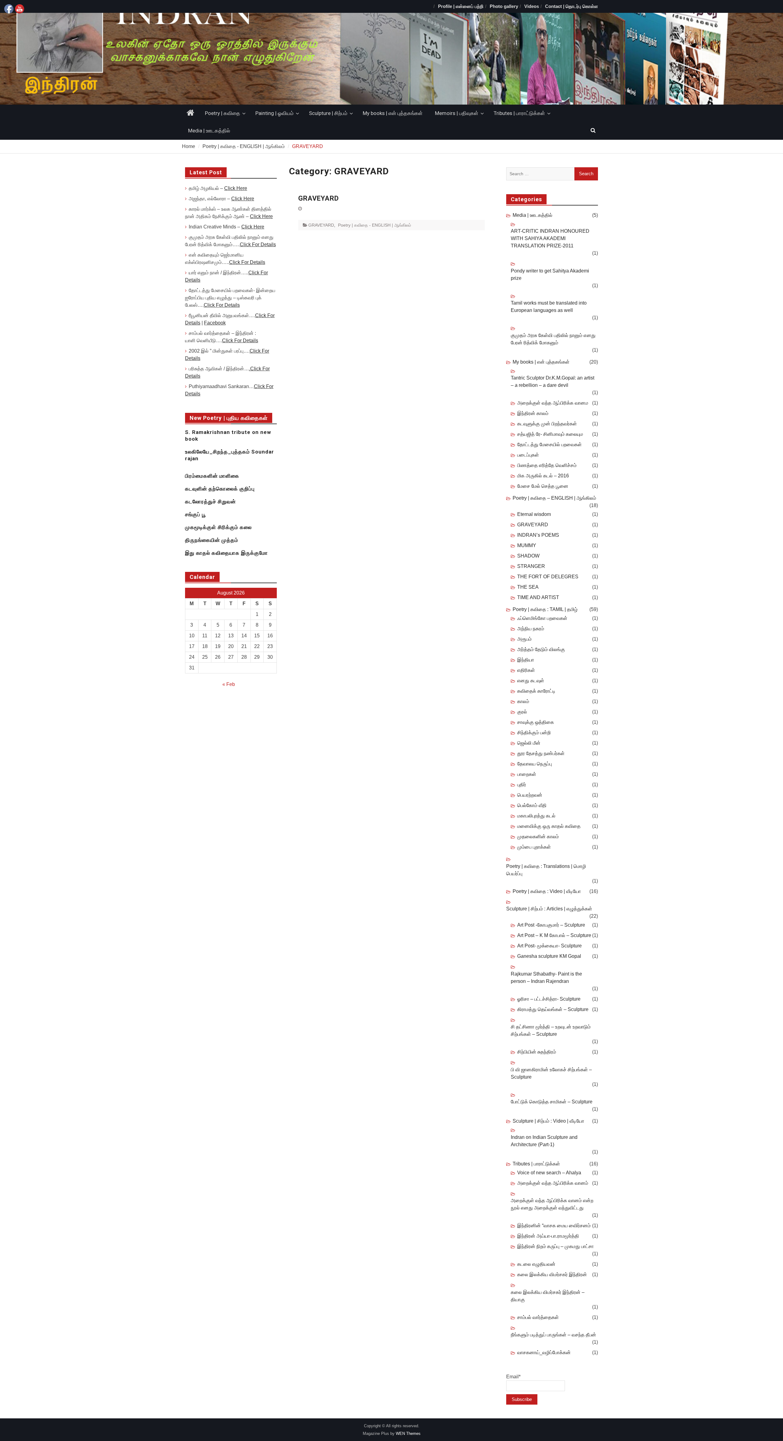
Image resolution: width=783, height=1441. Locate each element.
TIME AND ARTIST (538, 597)
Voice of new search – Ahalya (549, 1172)
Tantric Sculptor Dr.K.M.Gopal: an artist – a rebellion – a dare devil (552, 381)
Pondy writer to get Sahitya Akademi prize (550, 274)
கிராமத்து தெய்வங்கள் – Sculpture (552, 1009)
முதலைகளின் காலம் (538, 836)
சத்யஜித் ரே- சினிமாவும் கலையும (550, 434)
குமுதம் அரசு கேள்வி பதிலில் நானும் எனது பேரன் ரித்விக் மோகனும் (553, 339)
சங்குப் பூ (195, 514)
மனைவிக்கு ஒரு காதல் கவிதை (549, 826)
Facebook (215, 322)
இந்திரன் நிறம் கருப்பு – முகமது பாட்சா (555, 1246)
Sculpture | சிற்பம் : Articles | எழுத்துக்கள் (549, 908)
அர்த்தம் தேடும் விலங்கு (541, 649)
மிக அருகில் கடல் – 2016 (543, 475)
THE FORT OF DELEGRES (547, 576)
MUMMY (526, 545)
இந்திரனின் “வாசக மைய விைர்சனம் (554, 1225)
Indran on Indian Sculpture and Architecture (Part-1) (544, 1141)
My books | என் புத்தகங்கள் (393, 113)
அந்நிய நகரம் (530, 628)
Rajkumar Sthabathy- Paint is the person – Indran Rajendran (546, 977)
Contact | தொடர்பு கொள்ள (571, 6)
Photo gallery (504, 6)
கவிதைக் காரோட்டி (536, 691)
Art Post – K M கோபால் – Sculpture (554, 935)
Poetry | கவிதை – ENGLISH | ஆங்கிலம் (554, 498)
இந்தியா (525, 659)
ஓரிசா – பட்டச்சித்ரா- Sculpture (549, 999)
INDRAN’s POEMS (538, 535)
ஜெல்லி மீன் (528, 743)
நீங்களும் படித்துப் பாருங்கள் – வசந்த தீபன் (553, 1334)
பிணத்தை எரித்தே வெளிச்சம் (547, 465)
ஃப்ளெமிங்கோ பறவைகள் (542, 618)
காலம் (523, 701)
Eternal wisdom (534, 514)
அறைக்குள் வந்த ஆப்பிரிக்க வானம (552, 403)
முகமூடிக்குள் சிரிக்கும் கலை (218, 527)
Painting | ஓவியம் (274, 113)
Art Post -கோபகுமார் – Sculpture (551, 925)
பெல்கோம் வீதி (532, 805)
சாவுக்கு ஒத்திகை (535, 722)
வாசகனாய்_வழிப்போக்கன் (544, 1352)
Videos (531, 6)
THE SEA (528, 587)
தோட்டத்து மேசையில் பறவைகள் (549, 444)
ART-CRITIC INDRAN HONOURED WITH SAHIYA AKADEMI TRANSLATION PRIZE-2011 (550, 238)
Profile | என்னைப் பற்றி (461, 6)
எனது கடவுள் (530, 680)
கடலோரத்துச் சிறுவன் (210, 501)
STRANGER (531, 566)
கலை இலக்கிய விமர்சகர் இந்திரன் (552, 1274)
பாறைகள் (526, 774)
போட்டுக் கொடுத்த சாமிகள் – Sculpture (551, 1101)
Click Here (235, 188)
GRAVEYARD (318, 198)
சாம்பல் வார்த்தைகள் (538, 1317)
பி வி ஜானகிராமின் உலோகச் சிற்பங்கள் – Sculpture (551, 1073)
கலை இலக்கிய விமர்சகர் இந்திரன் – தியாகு (547, 1296)
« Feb (228, 684)
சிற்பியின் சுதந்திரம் (536, 1051)
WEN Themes (408, 1433)
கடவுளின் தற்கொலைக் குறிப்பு (220, 489)
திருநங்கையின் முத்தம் (211, 540)
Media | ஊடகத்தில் (209, 131)
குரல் (522, 711)
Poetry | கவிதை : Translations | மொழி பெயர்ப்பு (546, 870)
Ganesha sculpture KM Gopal (549, 956)
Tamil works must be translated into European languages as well (549, 306)
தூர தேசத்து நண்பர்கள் (541, 753)
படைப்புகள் (528, 454)
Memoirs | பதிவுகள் (456, 113)
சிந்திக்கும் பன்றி (534, 732)
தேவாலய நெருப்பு (534, 763)
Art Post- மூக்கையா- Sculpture (549, 945)
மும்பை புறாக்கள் (534, 847)
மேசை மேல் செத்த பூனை (542, 486)
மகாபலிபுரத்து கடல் (536, 815)
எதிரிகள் (526, 670)
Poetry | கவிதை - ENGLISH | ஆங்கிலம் (374, 225)
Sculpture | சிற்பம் (328, 113)
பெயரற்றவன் (529, 795)
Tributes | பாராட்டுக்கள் (519, 113)
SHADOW (528, 555)
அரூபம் (524, 639)
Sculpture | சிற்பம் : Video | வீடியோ (548, 1121)
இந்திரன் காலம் (532, 413)
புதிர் (521, 784)
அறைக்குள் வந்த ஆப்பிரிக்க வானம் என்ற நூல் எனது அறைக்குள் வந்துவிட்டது (552, 1204)
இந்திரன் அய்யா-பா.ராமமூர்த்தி (548, 1236)
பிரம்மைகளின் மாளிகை (212, 476)
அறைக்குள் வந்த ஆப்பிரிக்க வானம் (552, 1183)
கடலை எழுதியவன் (536, 1264)
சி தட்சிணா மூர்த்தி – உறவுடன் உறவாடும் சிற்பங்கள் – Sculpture (551, 1030)
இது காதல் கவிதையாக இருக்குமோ (226, 553)
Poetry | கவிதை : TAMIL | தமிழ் (545, 609)
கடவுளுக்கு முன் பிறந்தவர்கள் (547, 423)
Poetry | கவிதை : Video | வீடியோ (547, 891)
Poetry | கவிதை (222, 113)
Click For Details (258, 244)
